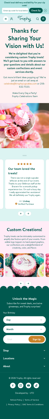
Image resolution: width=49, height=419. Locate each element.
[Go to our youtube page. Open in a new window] (28, 385)
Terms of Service (32, 399)
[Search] (37, 19)
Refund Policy (16, 399)
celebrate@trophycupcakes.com (20, 83)
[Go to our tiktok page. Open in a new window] (36, 385)
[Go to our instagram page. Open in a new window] (21, 385)
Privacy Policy (14, 404)
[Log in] (12, 19)
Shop (6, 350)
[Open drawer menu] (5, 18)
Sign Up (37, 339)
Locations (8, 358)
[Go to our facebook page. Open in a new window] (13, 385)
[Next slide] (28, 213)
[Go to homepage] (24, 19)
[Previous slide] (21, 213)
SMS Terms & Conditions (33, 404)
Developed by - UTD (24, 393)
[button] (45, 10)
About (6, 366)
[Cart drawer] (43, 18)
